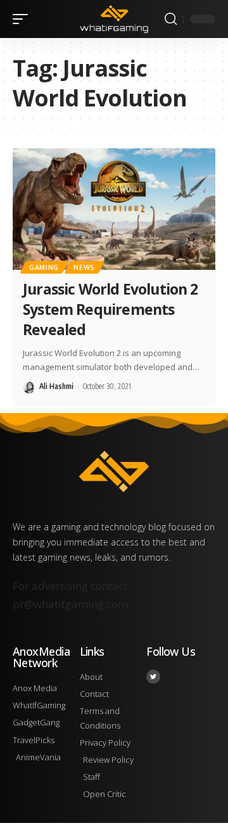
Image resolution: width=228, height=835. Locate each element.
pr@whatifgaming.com (70, 604)
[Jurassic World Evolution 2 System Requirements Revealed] (114, 209)
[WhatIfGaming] (114, 19)
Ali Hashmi (56, 386)
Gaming (44, 267)
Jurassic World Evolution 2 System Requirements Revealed (110, 309)
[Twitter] (153, 677)
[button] (23, 19)
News (84, 267)
